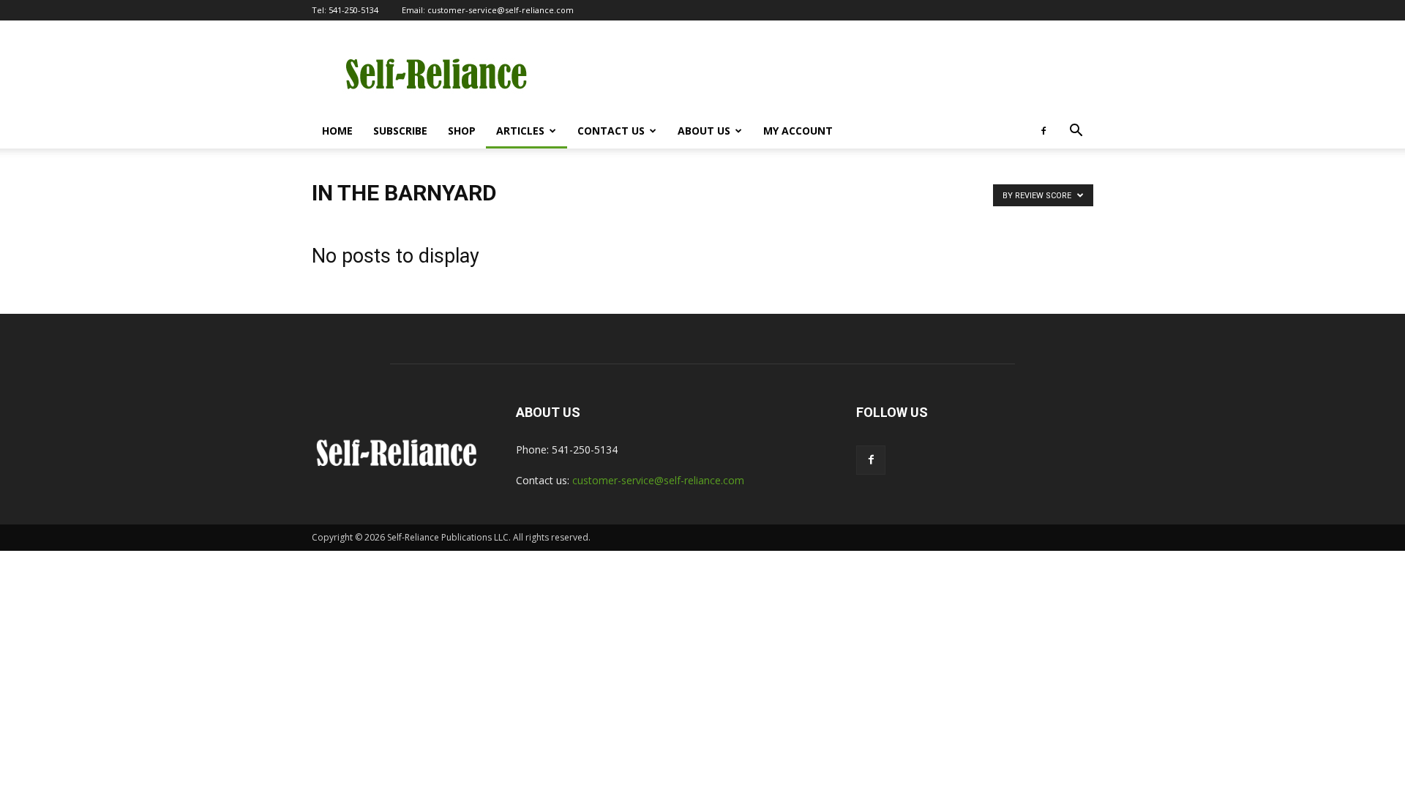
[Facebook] (1043, 130)
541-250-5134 (353, 9)
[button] (1075, 132)
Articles (520, 131)
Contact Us (611, 131)
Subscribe (400, 131)
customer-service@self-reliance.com (500, 9)
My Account (798, 131)
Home (337, 131)
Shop (462, 131)
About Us (704, 131)
